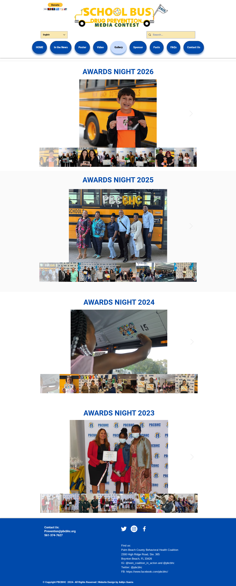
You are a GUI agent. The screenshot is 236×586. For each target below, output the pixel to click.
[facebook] (144, 528)
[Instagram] (134, 528)
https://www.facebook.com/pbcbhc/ (147, 571)
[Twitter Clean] (123, 528)
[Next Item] (191, 113)
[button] (82, 47)
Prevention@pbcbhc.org (60, 531)
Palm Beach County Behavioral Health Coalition (149, 549)
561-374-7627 (53, 535)
